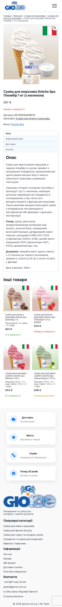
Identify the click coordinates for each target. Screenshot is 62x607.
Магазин (18, 15)
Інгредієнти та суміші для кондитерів (22, 539)
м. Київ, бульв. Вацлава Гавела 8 (20, 591)
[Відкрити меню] (54, 6)
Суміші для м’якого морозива (18, 526)
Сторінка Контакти (13, 596)
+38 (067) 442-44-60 (14, 582)
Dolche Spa (17, 124)
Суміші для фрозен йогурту (17, 530)
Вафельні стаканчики (14, 543)
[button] (54, 27)
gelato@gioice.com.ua (14, 586)
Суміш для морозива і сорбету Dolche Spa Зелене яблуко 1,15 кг (45, 375)
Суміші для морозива (34, 15)
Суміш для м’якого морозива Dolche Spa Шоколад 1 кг (15, 317)
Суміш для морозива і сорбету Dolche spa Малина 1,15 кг (16, 375)
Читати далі (41, 340)
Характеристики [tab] (14, 138)
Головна (7, 15)
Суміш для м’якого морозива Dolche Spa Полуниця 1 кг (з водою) (44, 318)
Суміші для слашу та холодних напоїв (23, 534)
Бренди (7, 558)
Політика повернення (14, 571)
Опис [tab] (8, 133)
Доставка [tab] (10, 144)
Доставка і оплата (12, 567)
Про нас (7, 554)
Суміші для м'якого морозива (33, 118)
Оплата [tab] (9, 149)
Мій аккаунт (9, 563)
